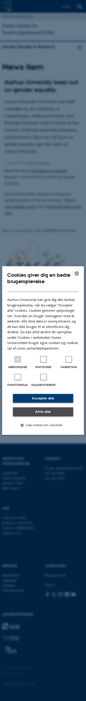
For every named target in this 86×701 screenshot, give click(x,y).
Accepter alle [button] (43, 398)
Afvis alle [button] (42, 412)
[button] (43, 425)
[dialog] (43, 350)
